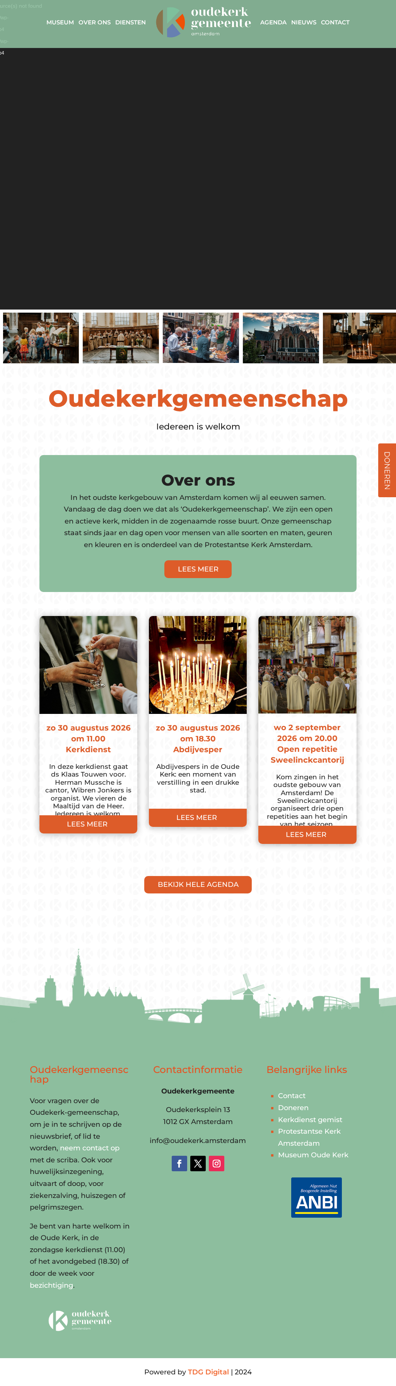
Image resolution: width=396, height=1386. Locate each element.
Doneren (293, 1108)
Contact (335, 22)
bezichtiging (51, 1285)
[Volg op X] (198, 1163)
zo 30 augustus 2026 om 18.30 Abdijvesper (198, 738)
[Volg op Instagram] (216, 1163)
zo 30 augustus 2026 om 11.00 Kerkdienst (88, 738)
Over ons (95, 22)
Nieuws (303, 22)
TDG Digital (208, 1372)
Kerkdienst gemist (310, 1120)
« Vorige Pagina (66, 861)
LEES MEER (198, 569)
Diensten (130, 22)
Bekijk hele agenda (198, 884)
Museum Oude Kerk (313, 1155)
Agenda (273, 22)
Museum (60, 22)
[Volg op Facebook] (179, 1163)
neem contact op (89, 1148)
